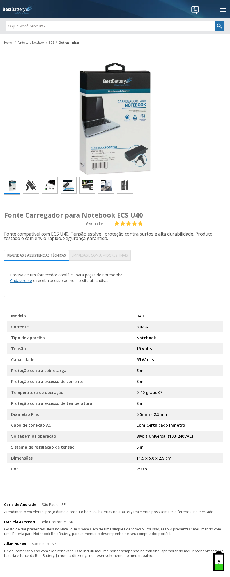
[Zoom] (12, 185)
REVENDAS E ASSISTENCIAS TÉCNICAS (36, 255)
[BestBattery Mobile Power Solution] (18, 9)
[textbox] (115, 26)
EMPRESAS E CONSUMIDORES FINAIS (100, 255)
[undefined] (115, 119)
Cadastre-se (21, 280)
